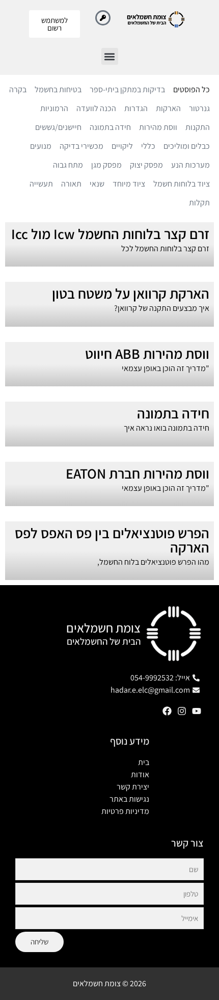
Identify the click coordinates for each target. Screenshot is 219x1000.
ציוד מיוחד (129, 183)
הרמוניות (54, 108)
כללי (148, 146)
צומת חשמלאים (103, 627)
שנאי (97, 183)
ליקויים (122, 146)
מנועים (40, 146)
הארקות (168, 108)
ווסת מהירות (158, 127)
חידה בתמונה (110, 127)
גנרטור (199, 108)
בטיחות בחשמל (58, 89)
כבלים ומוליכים (186, 146)
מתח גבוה (68, 165)
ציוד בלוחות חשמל (181, 183)
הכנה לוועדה (96, 108)
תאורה (71, 183)
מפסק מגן (106, 165)
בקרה (17, 89)
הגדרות (136, 108)
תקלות (199, 202)
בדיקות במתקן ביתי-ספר (127, 89)
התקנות (197, 127)
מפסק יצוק (146, 165)
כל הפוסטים (191, 89)
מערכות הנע (190, 165)
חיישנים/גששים (58, 127)
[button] (109, 56)
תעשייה (41, 183)
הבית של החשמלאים (104, 641)
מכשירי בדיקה (81, 146)
